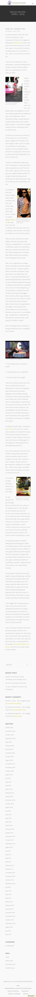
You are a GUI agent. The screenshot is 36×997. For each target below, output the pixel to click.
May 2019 (8, 782)
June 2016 (8, 891)
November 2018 (10, 800)
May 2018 (8, 818)
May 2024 (8, 742)
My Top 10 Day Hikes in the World (15, 683)
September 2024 (10, 738)
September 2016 (10, 883)
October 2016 (9, 880)
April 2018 (8, 822)
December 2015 (10, 912)
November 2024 (10, 731)
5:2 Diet (10, 429)
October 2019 (9, 771)
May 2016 (8, 894)
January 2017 (9, 869)
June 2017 (8, 854)
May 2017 (8, 858)
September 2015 (10, 923)
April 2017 (8, 862)
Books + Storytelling (13, 991)
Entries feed (9, 961)
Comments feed (10, 964)
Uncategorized (9, 946)
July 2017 (8, 851)
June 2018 (8, 814)
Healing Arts (25, 991)
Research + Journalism (14, 993)
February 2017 (9, 865)
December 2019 (10, 764)
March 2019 (9, 789)
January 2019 (9, 796)
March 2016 (9, 902)
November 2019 (10, 767)
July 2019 (8, 778)
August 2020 (9, 760)
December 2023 (10, 753)
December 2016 (10, 873)
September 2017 (10, 844)
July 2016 (8, 887)
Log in (7, 957)
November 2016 (10, 876)
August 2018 (9, 807)
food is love (17, 43)
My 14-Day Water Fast (19, 710)
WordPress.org (9, 968)
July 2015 (8, 931)
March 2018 (9, 825)
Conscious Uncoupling (14, 703)
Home (18, 985)
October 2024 (9, 735)
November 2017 (10, 836)
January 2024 (9, 749)
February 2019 (9, 793)
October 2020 (9, 756)
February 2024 (9, 746)
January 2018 (9, 833)
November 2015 (10, 916)
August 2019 (9, 775)
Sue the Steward (17, 716)
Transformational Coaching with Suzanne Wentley (18, 988)
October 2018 (9, 804)
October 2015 (9, 920)
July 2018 (8, 811)
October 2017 (9, 840)
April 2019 (8, 785)
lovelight (9, 31)
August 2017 (9, 847)
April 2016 (8, 898)
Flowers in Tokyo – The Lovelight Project (17, 701)
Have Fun (25, 993)
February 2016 (9, 905)
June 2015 (8, 934)
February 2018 (9, 829)
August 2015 (9, 927)
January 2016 (9, 909)
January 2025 (9, 727)
